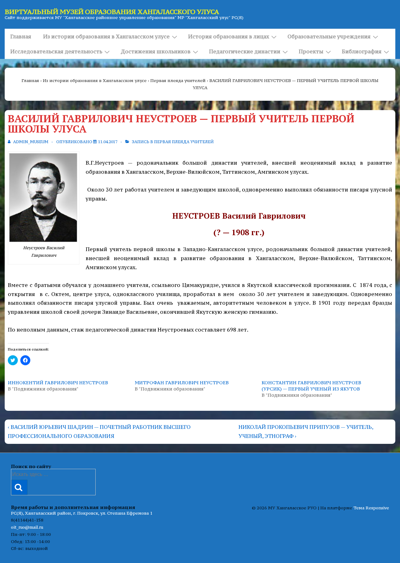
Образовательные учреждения (329, 36)
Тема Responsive (371, 508)
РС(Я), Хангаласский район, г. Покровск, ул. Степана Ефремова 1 (81, 513)
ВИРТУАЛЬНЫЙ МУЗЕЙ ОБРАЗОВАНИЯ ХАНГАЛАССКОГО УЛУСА (112, 11)
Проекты (311, 51)
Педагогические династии (244, 51)
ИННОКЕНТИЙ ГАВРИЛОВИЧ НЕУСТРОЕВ (58, 383)
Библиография (362, 51)
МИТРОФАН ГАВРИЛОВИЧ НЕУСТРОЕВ (182, 383)
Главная (20, 36)
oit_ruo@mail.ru (27, 527)
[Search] (19, 487)
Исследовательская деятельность (56, 51)
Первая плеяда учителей (184, 141)
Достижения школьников (156, 51)
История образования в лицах (228, 36)
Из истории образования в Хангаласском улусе (106, 36)
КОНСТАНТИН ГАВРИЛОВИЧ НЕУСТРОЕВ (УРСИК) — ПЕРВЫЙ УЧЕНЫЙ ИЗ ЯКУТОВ (311, 386)
